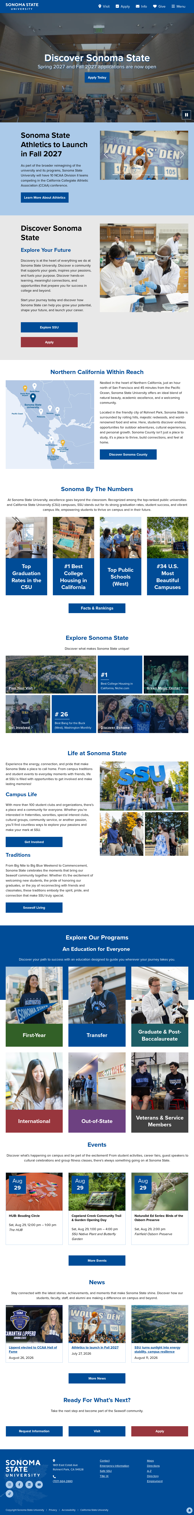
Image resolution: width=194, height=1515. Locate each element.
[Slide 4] (134, 174)
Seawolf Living (34, 907)
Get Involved (34, 841)
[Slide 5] (141, 174)
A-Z (149, 1471)
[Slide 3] (128, 174)
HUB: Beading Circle (24, 1215)
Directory (153, 1476)
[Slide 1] (115, 174)
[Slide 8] (160, 174)
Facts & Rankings (97, 608)
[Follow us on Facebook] (19, 1484)
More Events (97, 1260)
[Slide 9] (166, 174)
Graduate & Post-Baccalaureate (159, 1035)
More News (97, 1378)
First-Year (34, 1035)
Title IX (104, 1476)
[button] (189, 1510)
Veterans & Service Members (160, 1121)
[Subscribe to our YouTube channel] (39, 1484)
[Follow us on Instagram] (9, 1484)
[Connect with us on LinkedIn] (29, 1484)
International (34, 1121)
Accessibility (69, 1510)
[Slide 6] (147, 174)
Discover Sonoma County (128, 454)
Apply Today (97, 77)
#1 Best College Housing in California (73, 577)
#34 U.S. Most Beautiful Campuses (167, 577)
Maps (150, 1461)
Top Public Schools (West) (121, 576)
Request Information (34, 1431)
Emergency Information (114, 1466)
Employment (155, 1481)
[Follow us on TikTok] (9, 1494)
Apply (49, 342)
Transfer (97, 1035)
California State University (94, 1510)
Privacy (53, 1510)
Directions (153, 1466)
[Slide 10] (173, 174)
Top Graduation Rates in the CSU (26, 577)
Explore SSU (49, 327)
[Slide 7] (153, 174)
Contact (105, 1461)
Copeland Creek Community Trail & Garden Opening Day (96, 1217)
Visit (97, 1431)
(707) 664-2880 (63, 1481)
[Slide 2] (121, 174)
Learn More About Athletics (44, 197)
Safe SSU (106, 1471)
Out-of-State (97, 1121)
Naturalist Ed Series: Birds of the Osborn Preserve (159, 1217)
